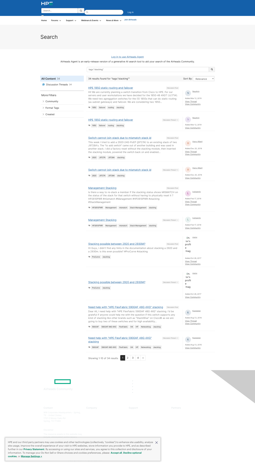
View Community (193, 104)
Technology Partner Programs (185, 425)
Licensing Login (136, 430)
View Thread (191, 101)
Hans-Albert (197, 141)
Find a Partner (178, 412)
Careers (90, 416)
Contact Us (91, 421)
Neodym (195, 91)
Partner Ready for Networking (185, 421)
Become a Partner (180, 416)
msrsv (194, 237)
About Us (90, 412)
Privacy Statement (33, 449)
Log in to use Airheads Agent (127, 56)
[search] (81, 10)
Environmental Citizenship (98, 425)
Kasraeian (196, 311)
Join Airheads (130, 19)
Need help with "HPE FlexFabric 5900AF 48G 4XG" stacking (125, 307)
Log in (131, 12)
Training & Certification (140, 421)
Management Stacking (102, 187)
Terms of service (94, 434)
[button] (156, 442)
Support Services (137, 412)
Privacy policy (93, 430)
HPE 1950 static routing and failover (110, 87)
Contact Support (137, 416)
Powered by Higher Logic (170, 460)
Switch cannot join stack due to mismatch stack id (119, 137)
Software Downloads (139, 425)
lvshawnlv (196, 192)
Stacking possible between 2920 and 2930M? (116, 243)
